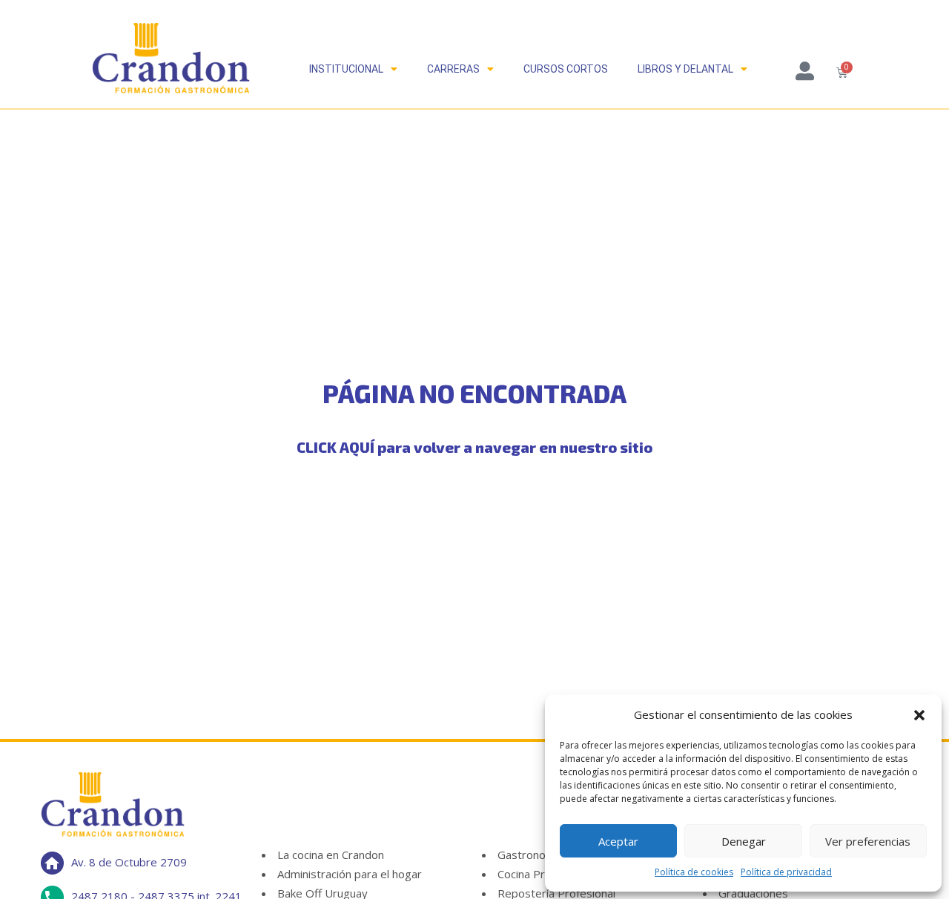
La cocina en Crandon (330, 854)
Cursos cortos (565, 69)
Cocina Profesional (544, 873)
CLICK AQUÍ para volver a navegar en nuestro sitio (474, 447)
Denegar (743, 841)
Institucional (346, 69)
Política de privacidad (786, 872)
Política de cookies (694, 872)
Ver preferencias (867, 841)
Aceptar (618, 841)
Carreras (453, 69)
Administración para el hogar (349, 873)
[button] (919, 715)
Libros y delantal (685, 69)
